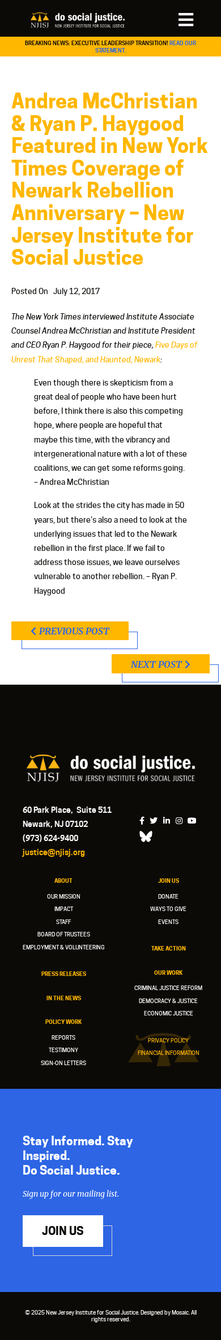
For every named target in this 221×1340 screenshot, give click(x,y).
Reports (63, 1037)
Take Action (168, 948)
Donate (168, 896)
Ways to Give (168, 908)
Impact (63, 908)
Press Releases (63, 973)
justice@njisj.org (54, 852)
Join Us (168, 880)
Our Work (168, 972)
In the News (63, 998)
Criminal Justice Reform (168, 987)
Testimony (63, 1049)
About (63, 880)
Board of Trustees (63, 934)
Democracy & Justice (168, 1000)
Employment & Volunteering (64, 947)
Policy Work (63, 1021)
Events (168, 921)
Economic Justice (168, 1013)
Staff (63, 921)
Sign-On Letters (63, 1062)
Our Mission (63, 896)
